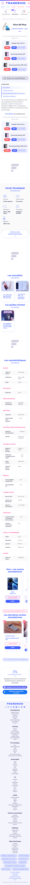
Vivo (26, 19)
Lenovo (15, 749)
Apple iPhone (15, 712)
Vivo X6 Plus (9, 114)
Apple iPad (15, 830)
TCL (15, 788)
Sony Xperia (15, 721)
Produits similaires (9, 96)
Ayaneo (15, 730)
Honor (15, 751)
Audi (15, 761)
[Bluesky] (24, 707)
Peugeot (15, 769)
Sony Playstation (15, 738)
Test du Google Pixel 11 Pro (12, 638)
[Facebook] (11, 707)
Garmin (15, 820)
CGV (15, 879)
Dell (15, 748)
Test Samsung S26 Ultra (20, 869)
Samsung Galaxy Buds (15, 805)
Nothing (15, 803)
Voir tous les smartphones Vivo (14, 611)
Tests (7, 6)
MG (15, 767)
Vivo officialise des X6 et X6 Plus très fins (7, 296)
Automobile (15, 759)
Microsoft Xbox (15, 733)
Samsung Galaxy (15, 720)
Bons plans (21, 6)
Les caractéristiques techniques (14, 93)
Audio (15, 795)
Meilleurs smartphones (9, 855)
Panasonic (15, 782)
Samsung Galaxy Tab (15, 836)
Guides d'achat (8, 90)
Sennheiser (15, 806)
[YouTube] (16, 707)
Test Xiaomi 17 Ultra (10, 862)
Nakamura (15, 849)
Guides (13, 6)
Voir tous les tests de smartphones (16, 659)
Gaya (15, 846)
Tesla (15, 772)
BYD (15, 763)
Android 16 (22, 862)
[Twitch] (19, 707)
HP (15, 752)
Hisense (15, 779)
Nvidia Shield (15, 736)
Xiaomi (15, 723)
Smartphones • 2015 (20, 29)
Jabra (15, 800)
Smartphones (19, 19)
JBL (15, 802)
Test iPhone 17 (23, 859)
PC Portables (15, 743)
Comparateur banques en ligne (15, 866)
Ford (15, 766)
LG (15, 781)
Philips (15, 784)
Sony (15, 787)
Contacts (15, 875)
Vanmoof (15, 852)
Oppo (15, 718)
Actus (2, 6)
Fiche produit (12, 597)
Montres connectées (15, 813)
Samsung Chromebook (15, 755)
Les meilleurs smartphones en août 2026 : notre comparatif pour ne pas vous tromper (7, 326)
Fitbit (15, 818)
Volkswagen (15, 773)
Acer (15, 745)
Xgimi (15, 790)
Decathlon (15, 845)
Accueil (5, 19)
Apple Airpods (15, 797)
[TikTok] (22, 707)
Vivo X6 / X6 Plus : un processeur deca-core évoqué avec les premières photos (22, 296)
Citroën (15, 764)
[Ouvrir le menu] (2, 3)
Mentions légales (15, 872)
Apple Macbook (15, 746)
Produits (11, 19)
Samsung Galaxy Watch (15, 823)
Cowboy (15, 843)
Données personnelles (15, 878)
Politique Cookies (15, 876)
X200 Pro (13, 593)
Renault (15, 770)
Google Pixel (15, 714)
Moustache (15, 848)
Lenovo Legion (15, 731)
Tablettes (15, 828)
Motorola (15, 717)
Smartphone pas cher (9, 859)
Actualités (6, 87)
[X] (6, 707)
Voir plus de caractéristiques (15, 233)
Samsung (15, 785)
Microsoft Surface (15, 754)
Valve (15, 739)
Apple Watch (15, 817)
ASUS (15, 728)
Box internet (6, 869)
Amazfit (15, 815)
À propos (15, 873)
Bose (15, 799)
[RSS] (14, 707)
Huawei (15, 715)
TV (15, 777)
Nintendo (15, 735)
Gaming (15, 726)
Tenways (15, 851)
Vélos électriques (15, 841)
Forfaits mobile (23, 855)
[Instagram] (8, 707)
